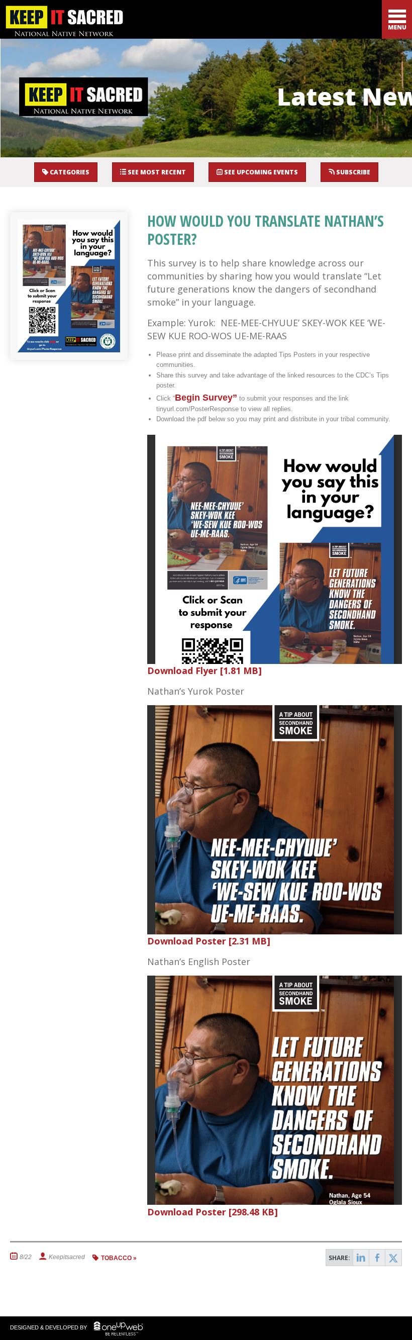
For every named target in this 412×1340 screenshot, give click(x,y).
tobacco (116, 1258)
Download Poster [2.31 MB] (208, 941)
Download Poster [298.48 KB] (212, 1212)
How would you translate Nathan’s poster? (265, 230)
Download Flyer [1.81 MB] (204, 670)
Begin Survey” (206, 398)
